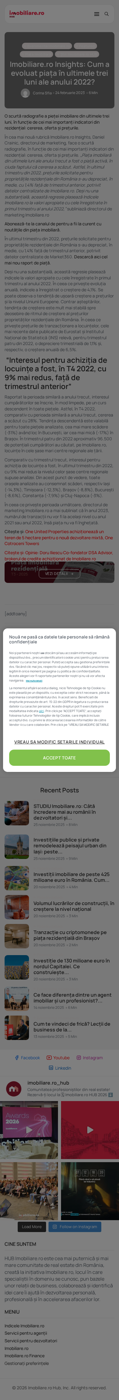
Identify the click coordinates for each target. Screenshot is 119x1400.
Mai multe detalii (34, 680)
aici (41, 711)
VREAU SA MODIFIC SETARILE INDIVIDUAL (59, 742)
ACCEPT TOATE (59, 758)
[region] (59, 700)
